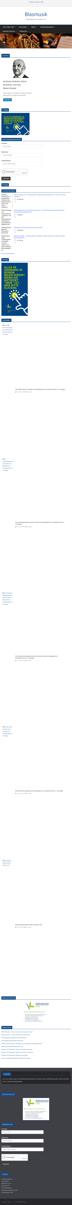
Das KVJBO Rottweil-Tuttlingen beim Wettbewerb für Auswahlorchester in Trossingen (40, 389)
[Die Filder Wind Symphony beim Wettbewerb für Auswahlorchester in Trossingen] (8, 792)
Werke (33, 27)
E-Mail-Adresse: (6, 160)
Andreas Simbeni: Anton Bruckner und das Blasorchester (15, 85)
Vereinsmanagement (47, 27)
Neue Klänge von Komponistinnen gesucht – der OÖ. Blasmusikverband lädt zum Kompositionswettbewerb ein (39, 211)
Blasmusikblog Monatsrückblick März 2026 (12, 1046)
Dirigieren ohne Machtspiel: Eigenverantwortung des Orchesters (17, 1052)
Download (23, 31)
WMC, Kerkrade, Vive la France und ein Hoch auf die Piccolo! (17, 1032)
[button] (15, 27)
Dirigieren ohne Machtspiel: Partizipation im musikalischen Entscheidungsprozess (21, 1043)
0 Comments (29, 391)
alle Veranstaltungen (7, 253)
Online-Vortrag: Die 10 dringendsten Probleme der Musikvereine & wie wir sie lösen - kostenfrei (40, 195)
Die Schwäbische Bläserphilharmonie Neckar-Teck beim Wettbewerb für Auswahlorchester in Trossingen (36, 657)
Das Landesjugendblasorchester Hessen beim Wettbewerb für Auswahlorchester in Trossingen (39, 523)
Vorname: (4, 143)
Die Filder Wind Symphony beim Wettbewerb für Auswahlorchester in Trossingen (39, 791)
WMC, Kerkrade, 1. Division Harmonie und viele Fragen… (16, 1034)
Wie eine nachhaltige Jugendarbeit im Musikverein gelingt (15, 1058)
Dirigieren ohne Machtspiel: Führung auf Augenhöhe (14, 1055)
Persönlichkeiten (9, 31)
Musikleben (23, 27)
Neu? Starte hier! (8, 27)
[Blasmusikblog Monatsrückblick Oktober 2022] (8, 926)
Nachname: (4, 152)
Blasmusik (36, 14)
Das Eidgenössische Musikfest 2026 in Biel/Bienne (14, 1037)
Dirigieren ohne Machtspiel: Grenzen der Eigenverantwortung (16, 1049)
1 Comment (29, 660)
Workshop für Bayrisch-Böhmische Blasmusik (28, 227)
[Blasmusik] (36, 34)
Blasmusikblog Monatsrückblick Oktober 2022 (28, 925)
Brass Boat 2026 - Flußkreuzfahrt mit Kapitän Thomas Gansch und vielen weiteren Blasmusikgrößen (39, 237)
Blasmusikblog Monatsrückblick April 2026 (12, 1040)
